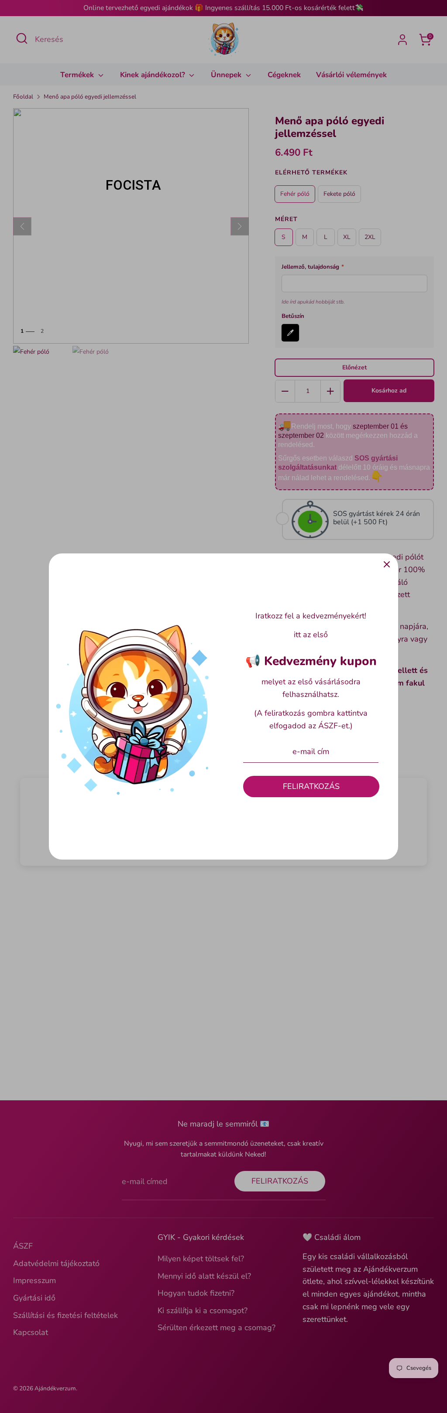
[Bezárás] (386, 564)
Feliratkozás (311, 786)
